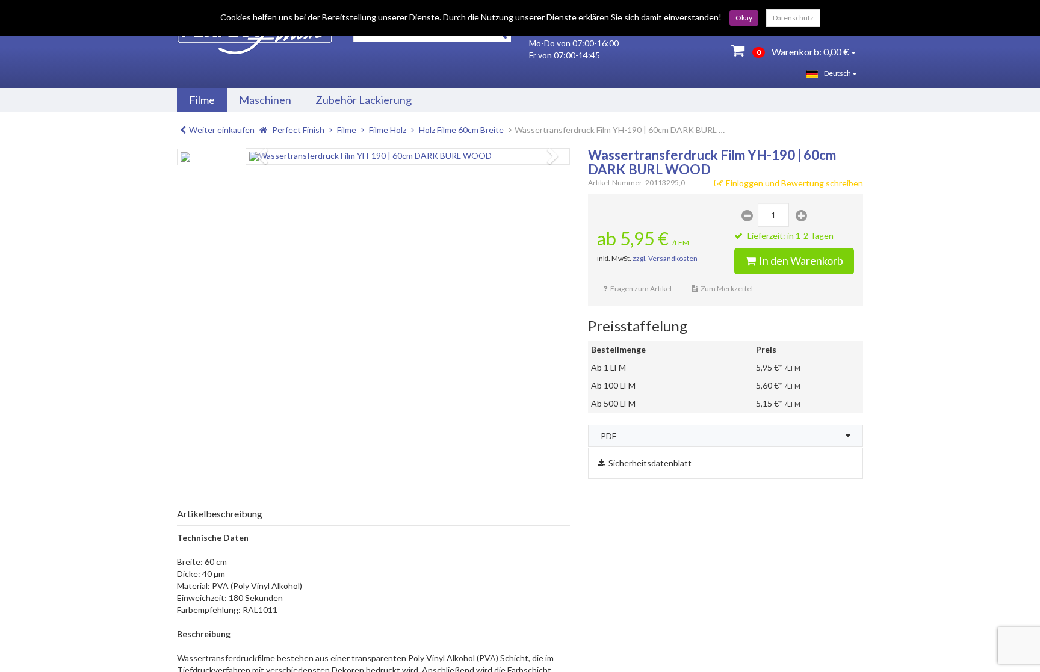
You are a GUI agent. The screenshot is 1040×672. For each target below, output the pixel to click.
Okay (743, 17)
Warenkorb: (803, 51)
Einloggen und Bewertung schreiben (794, 183)
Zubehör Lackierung (363, 99)
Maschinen (265, 99)
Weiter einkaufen (222, 130)
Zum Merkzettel (727, 288)
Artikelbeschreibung (219, 513)
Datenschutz (793, 17)
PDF (608, 436)
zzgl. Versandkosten (665, 258)
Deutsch (838, 73)
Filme (202, 99)
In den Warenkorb (801, 260)
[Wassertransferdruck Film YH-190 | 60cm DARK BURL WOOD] (407, 156)
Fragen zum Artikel (641, 288)
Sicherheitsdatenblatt (650, 463)
